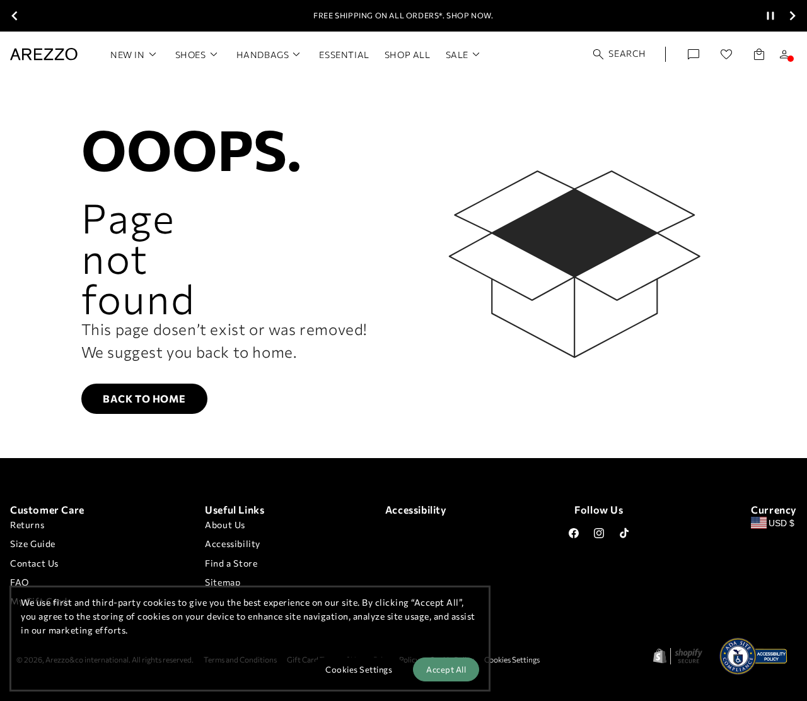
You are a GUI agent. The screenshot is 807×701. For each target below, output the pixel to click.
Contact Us (34, 563)
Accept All (446, 669)
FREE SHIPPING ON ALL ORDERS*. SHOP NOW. (403, 15)
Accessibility (232, 543)
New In (127, 54)
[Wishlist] (726, 54)
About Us (225, 524)
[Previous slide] (14, 16)
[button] (619, 54)
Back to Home (144, 398)
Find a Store (231, 563)
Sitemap (222, 582)
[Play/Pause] (770, 16)
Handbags (262, 54)
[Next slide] (792, 16)
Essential (344, 54)
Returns (27, 524)
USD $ (781, 523)
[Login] (784, 54)
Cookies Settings (512, 659)
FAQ (19, 582)
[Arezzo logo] (44, 54)
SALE (457, 54)
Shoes (190, 54)
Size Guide (32, 543)
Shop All (408, 54)
